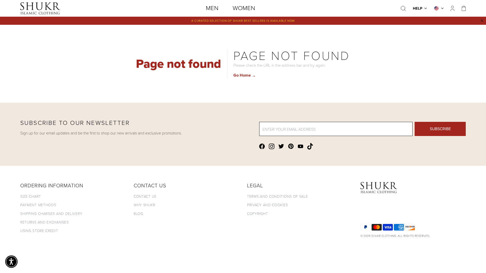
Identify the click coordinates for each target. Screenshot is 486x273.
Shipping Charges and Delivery (51, 213)
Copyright (257, 213)
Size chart (30, 196)
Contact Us (145, 196)
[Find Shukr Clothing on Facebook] (262, 146)
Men (212, 8)
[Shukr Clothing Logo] (40, 8)
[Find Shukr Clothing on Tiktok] (310, 146)
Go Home (244, 75)
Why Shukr (144, 204)
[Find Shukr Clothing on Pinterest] (291, 146)
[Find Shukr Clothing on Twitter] (281, 146)
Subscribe (440, 129)
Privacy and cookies (267, 204)
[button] (11, 261)
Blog (138, 213)
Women (244, 8)
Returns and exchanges (44, 222)
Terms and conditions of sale (277, 196)
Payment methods (38, 204)
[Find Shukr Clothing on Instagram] (271, 146)
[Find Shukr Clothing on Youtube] (300, 146)
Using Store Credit (39, 230)
